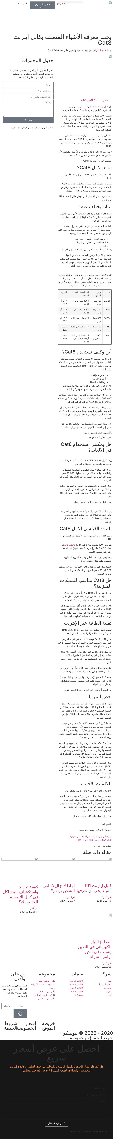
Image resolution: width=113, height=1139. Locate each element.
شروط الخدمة (10, 1025)
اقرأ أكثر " (107, 897)
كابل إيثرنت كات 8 (99, 106)
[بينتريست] (85, 1023)
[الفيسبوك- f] (109, 1023)
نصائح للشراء (100, 50)
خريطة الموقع (48, 1025)
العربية (23, 3)
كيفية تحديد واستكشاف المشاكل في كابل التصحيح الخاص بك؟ (20, 894)
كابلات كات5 (69, 544)
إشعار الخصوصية (26, 1025)
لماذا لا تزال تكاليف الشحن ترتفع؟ (59, 888)
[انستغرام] (101, 1023)
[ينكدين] (93, 1023)
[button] (70, 2)
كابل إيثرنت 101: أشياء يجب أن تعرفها (94, 888)
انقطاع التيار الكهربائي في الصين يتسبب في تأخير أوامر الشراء (95, 949)
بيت (110, 50)
